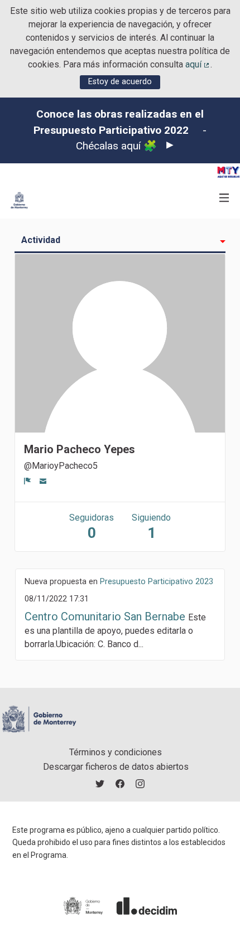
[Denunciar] (27, 480)
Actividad (40, 240)
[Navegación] (224, 198)
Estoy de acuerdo (120, 81)
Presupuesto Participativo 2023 (156, 581)
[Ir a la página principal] (19, 200)
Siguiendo (151, 526)
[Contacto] (43, 480)
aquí (198, 64)
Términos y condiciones (115, 752)
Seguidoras (91, 526)
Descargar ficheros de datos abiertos (116, 766)
